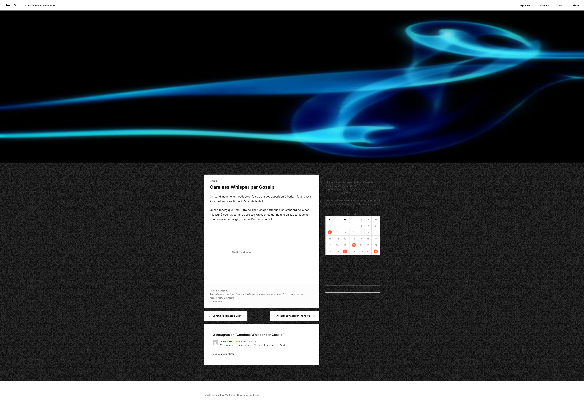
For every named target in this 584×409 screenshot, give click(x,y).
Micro (576, 5)
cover (262, 294)
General (329, 289)
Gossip (286, 294)
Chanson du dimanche (247, 294)
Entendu (214, 181)
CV (560, 5)
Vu (326, 323)
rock (220, 297)
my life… (329, 302)
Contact (544, 5)
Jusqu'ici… (13, 5)
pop (302, 294)
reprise (213, 297)
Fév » (335, 259)
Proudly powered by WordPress (219, 395)
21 (354, 245)
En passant (330, 275)
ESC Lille (329, 338)
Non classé (330, 309)
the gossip (229, 297)
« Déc (328, 259)
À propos (525, 5)
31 (376, 251)
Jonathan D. (226, 341)
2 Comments (216, 301)
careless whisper (226, 294)
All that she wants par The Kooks (293, 315)
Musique (294, 294)
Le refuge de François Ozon (227, 315)
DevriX (255, 395)
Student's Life (332, 316)
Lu (326, 296)
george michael (273, 294)
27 (345, 251)
